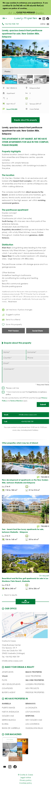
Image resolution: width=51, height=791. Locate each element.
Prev (3, 53)
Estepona (30, 716)
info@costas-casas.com (12, 660)
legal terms (33, 392)
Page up (25, 602)
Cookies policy (25, 783)
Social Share (37, 331)
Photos (7, 71)
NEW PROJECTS (32, 688)
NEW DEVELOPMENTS (11, 684)
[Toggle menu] (41, 24)
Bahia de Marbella (11, 728)
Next (48, 53)
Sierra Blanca (9, 720)
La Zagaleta (31, 707)
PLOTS (4, 680)
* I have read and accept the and (26, 393)
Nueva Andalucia (10, 711)
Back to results (10, 595)
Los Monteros (32, 724)
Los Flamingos (33, 711)
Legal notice (25, 777)
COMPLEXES (7, 688)
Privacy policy (25, 780)
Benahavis (30, 703)
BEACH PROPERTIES (34, 672)
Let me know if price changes (19, 309)
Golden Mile (8, 716)
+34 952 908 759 (12, 24)
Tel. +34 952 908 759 (10, 656)
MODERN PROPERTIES (35, 684)
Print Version (13, 331)
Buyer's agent (8, 692)
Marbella (6, 703)
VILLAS (5, 676)
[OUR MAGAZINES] (25, 749)
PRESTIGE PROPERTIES (35, 692)
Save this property (14, 324)
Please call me (12, 388)
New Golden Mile (34, 720)
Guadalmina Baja (34, 728)
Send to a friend (13, 319)
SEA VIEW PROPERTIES (35, 680)
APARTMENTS (7, 672)
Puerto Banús (8, 707)
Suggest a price (13, 314)
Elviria (5, 724)
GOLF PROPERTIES (33, 676)
